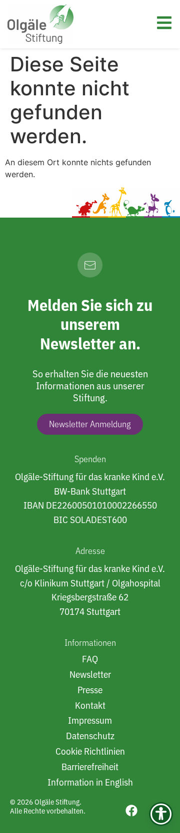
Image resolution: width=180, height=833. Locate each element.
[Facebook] (132, 811)
